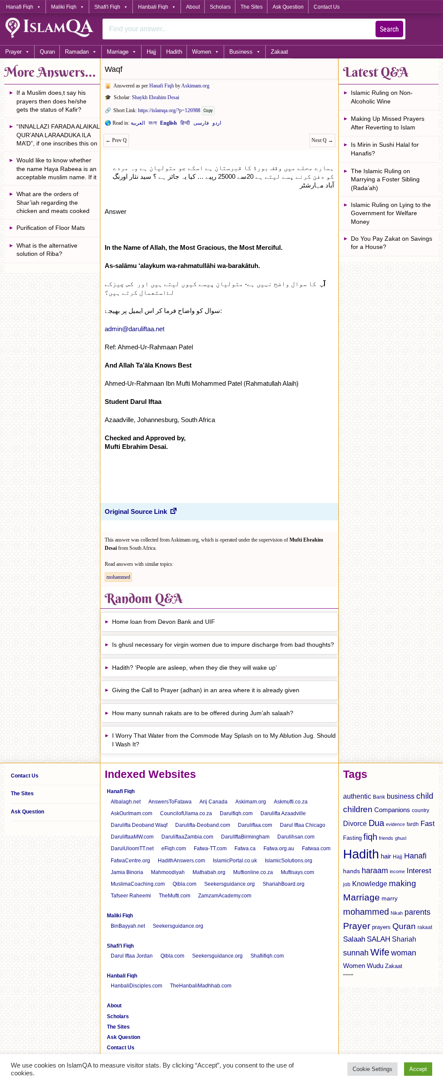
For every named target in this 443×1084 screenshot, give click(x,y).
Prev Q (116, 140)
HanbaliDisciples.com (136, 986)
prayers (381, 927)
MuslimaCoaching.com (138, 884)
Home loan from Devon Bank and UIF (163, 621)
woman (403, 952)
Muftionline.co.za (253, 872)
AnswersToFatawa (170, 802)
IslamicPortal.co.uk (235, 861)
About (193, 7)
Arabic (138, 125)
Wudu (375, 965)
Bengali (152, 125)
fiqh (370, 837)
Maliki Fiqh (64, 7)
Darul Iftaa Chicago (302, 825)
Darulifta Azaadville (283, 813)
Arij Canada (213, 802)
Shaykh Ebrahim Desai (155, 97)
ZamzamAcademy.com (224, 896)
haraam (375, 870)
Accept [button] (418, 1069)
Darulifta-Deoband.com (202, 825)
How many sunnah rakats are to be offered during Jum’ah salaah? (202, 713)
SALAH (378, 939)
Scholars (220, 7)
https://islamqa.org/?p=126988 (169, 110)
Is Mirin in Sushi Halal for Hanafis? (385, 149)
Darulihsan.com (296, 837)
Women (201, 51)
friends (386, 838)
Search (389, 29)
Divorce (355, 823)
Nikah (397, 913)
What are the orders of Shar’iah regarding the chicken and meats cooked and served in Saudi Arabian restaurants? (54, 203)
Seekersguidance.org (229, 884)
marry (390, 898)
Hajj (151, 51)
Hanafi (415, 856)
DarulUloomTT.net (132, 848)
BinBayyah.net (128, 926)
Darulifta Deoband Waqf (139, 825)
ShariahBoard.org (284, 884)
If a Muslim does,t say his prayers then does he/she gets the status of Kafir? (51, 101)
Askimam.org (195, 86)
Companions (392, 809)
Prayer (13, 51)
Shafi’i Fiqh (120, 946)
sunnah (356, 952)
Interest (419, 870)
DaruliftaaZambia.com (187, 837)
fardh (413, 824)
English (168, 125)
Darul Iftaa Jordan (132, 956)
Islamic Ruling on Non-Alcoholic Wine (382, 97)
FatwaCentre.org (130, 861)
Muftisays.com (297, 872)
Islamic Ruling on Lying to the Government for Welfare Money (391, 213)
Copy (208, 110)
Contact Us (327, 7)
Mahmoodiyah (168, 872)
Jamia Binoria (127, 872)
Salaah (354, 939)
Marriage (117, 51)
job (346, 884)
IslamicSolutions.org (288, 861)
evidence (395, 824)
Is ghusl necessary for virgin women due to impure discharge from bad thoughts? (223, 644)
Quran (47, 51)
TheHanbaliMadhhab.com (200, 986)
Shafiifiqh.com (267, 956)
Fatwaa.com (316, 848)
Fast (428, 823)
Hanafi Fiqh (19, 7)
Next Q (322, 140)
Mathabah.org (209, 872)
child (424, 795)
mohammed (118, 577)
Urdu (216, 125)
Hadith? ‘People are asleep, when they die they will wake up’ (194, 667)
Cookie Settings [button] (372, 1069)
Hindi (185, 125)
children (357, 809)
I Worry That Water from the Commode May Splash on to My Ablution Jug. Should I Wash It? (224, 740)
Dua (376, 823)
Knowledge (369, 883)
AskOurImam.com (131, 813)
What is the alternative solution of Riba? (46, 250)
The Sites (252, 7)
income (397, 871)
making (402, 883)
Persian (201, 125)
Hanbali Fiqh (153, 7)
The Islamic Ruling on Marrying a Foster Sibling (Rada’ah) (385, 179)
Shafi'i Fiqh (107, 7)
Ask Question (288, 7)
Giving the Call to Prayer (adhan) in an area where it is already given (205, 690)
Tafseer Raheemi (131, 896)
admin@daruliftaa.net (134, 328)
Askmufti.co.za (291, 802)
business (400, 796)
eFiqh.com (173, 848)
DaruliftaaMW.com (132, 837)
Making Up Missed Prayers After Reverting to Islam (387, 123)
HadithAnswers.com (181, 861)
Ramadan (77, 51)
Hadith (174, 51)
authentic (357, 796)
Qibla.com (184, 884)
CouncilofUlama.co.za (186, 813)
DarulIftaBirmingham (245, 837)
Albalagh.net (126, 802)
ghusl (400, 838)
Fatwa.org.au (278, 848)
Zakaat (279, 51)
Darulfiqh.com (236, 813)
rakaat (424, 927)
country (420, 810)
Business (241, 51)
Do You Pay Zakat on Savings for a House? (391, 243)
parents (417, 912)
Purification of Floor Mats (50, 227)
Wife (379, 952)
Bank (379, 797)
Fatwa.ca (245, 848)
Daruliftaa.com (255, 825)
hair (386, 856)
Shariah (404, 939)
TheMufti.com (174, 896)
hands (351, 871)
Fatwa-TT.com (210, 848)
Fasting (352, 838)
